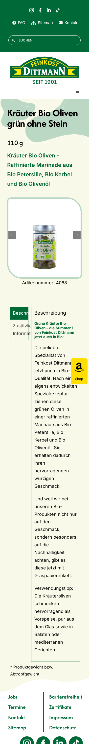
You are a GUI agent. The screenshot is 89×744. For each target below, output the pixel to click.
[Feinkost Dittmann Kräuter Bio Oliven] (44, 235)
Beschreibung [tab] (20, 313)
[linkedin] (49, 10)
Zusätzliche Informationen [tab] (20, 329)
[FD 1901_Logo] (44, 56)
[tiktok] (58, 10)
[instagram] (31, 10)
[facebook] (40, 10)
